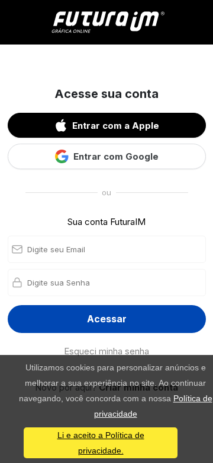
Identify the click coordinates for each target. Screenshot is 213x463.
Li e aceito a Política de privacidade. (100, 442)
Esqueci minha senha (106, 351)
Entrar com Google (116, 156)
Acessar (107, 319)
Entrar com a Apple (115, 125)
